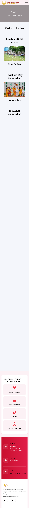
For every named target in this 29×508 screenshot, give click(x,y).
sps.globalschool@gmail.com (18, 473)
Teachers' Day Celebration (14, 76)
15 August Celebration (14, 112)
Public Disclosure (14, 404)
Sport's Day (14, 64)
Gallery (14, 15)
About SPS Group (14, 392)
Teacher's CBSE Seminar (14, 40)
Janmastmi (14, 100)
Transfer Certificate (14, 428)
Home (8, 15)
